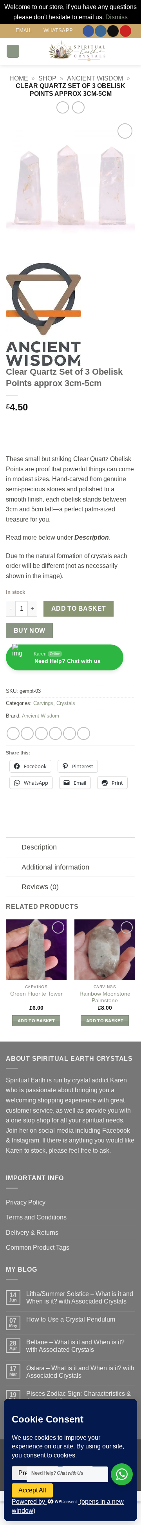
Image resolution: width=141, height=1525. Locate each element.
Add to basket (78, 608)
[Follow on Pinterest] (125, 31)
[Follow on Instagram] (100, 31)
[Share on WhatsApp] (13, 733)
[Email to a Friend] (55, 733)
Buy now (29, 630)
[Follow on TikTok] (113, 31)
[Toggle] (13, 848)
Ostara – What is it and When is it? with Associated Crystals (80, 1372)
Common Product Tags (37, 1247)
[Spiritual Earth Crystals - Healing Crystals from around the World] (77, 51)
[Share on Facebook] (27, 733)
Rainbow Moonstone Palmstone (105, 997)
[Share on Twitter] (41, 733)
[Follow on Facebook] (88, 31)
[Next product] (62, 107)
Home (18, 78)
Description (39, 847)
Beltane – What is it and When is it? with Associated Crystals (75, 1346)
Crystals (65, 703)
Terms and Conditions (36, 1217)
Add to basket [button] (36, 1020)
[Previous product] (78, 107)
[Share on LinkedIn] (83, 733)
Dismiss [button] (116, 17)
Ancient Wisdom (95, 78)
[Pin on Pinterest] (69, 733)
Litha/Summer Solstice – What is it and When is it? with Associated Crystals (79, 1298)
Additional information (55, 867)
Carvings (43, 703)
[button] (13, 51)
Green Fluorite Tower (36, 994)
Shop (47, 78)
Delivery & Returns (32, 1232)
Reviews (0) (40, 887)
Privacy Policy (25, 1202)
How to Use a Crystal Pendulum (70, 1319)
